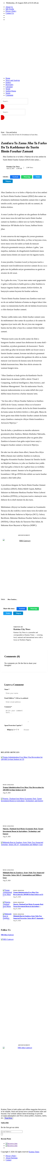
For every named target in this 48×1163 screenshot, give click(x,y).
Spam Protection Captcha (13, 725)
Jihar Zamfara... (12, 599)
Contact (8, 1160)
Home (8, 78)
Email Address (16, 698)
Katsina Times (34, 1152)
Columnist (9, 95)
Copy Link (19, 181)
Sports (8, 93)
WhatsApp (27, 177)
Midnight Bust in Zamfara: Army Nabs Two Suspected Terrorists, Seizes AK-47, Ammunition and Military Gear (23, 875)
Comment (8, 707)
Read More (8, 1118)
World (8, 89)
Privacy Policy (11, 11)
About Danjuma (11, 1158)
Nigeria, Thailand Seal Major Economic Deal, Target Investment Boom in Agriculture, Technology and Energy (23, 831)
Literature (9, 87)
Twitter (38, 177)
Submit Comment (16, 736)
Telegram (8, 181)
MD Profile (10, 9)
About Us (9, 7)
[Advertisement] (24, 49)
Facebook (15, 177)
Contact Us (10, 13)
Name (6, 689)
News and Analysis (13, 80)
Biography (9, 85)
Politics (8, 82)
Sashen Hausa (11, 91)
